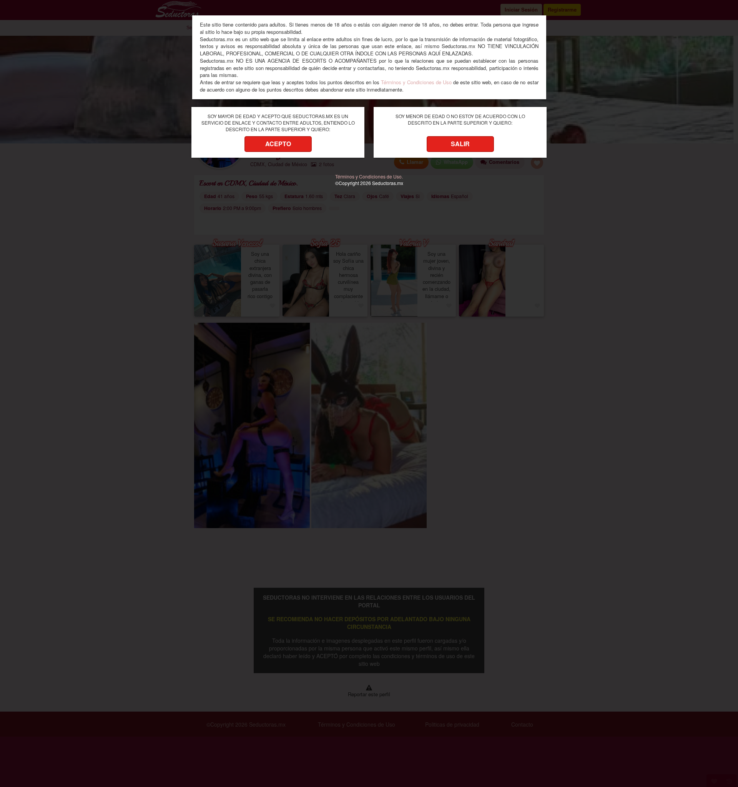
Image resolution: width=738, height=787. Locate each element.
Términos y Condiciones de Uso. (369, 176)
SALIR (460, 143)
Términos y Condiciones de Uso (416, 82)
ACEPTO (278, 143)
